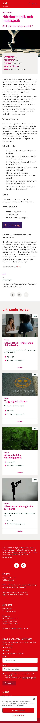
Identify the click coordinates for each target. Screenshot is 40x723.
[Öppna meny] (36, 4)
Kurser (6, 650)
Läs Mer (20, 367)
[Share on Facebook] (12, 294)
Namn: (4, 656)
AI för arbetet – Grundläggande (12, 456)
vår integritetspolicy (28, 678)
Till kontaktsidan (8, 580)
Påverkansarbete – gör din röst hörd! (18, 507)
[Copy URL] (26, 294)
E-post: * (5, 665)
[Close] (34, 699)
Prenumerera (9, 683)
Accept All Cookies (18, 710)
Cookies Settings (18, 715)
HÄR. (19, 267)
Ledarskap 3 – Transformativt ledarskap (19, 344)
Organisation (6, 696)
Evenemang (8, 648)
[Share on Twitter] (19, 294)
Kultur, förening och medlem (14, 653)
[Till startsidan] (5, 4)
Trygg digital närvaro (15, 401)
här (27, 628)
